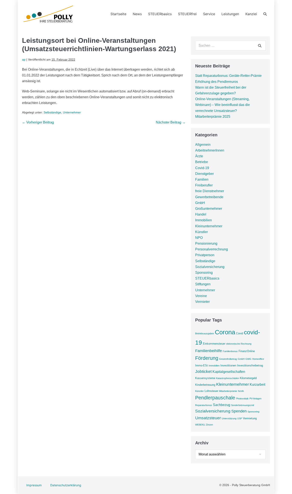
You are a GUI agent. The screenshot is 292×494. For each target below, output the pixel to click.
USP (239, 418)
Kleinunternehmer (208, 226)
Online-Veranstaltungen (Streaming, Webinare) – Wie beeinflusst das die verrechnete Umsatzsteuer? (222, 104)
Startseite (118, 14)
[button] (265, 14)
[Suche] (260, 45)
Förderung (206, 358)
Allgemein (203, 144)
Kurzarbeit (257, 384)
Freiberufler (204, 185)
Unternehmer (72, 112)
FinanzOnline (247, 351)
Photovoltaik (242, 398)
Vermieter (202, 302)
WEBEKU (200, 424)
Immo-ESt (201, 365)
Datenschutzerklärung (65, 485)
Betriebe (201, 162)
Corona (225, 332)
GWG (248, 359)
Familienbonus (230, 351)
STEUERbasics (160, 14)
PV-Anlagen (255, 398)
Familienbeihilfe (208, 351)
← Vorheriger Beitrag (38, 122)
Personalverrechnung (211, 249)
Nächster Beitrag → (171, 122)
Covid (239, 333)
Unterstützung (229, 418)
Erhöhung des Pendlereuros (216, 81)
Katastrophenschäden (227, 378)
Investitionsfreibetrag (250, 365)
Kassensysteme (205, 378)
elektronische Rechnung (238, 343)
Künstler (201, 232)
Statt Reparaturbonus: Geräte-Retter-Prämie (228, 75)
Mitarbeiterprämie (228, 391)
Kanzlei (251, 14)
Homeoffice (258, 359)
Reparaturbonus (203, 405)
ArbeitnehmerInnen (209, 150)
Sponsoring (204, 272)
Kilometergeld (248, 378)
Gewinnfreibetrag (228, 359)
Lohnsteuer (211, 391)
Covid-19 (202, 168)
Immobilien (203, 220)
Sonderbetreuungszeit (242, 405)
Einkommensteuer (214, 343)
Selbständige (52, 112)
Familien (201, 179)
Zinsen (209, 424)
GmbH (200, 203)
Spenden (239, 411)
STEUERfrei (187, 14)
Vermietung (250, 418)
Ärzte (199, 156)
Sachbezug (221, 405)
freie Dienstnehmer (209, 191)
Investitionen (228, 365)
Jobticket (203, 371)
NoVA (241, 391)
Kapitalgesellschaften (228, 371)
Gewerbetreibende (209, 197)
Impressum (34, 485)
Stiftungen (203, 284)
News (137, 14)
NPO (199, 238)
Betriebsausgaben (204, 333)
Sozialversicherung (209, 267)
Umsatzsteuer (208, 418)
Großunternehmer (208, 208)
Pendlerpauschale (215, 397)
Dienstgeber (204, 174)
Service (209, 14)
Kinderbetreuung (205, 384)
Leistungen (230, 14)
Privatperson (204, 255)
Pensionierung (206, 243)
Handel (200, 214)
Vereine (201, 296)
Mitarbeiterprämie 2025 (212, 116)
